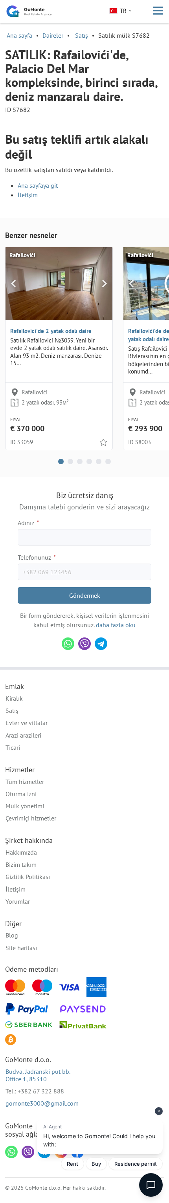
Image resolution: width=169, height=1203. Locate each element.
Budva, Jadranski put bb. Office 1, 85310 (38, 1075)
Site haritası (21, 948)
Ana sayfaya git (38, 185)
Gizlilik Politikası (28, 877)
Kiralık (14, 698)
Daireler (52, 35)
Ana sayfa (19, 35)
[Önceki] (14, 283)
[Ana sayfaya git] (29, 11)
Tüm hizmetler (25, 782)
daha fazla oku (116, 625)
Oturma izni (21, 794)
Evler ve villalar (27, 723)
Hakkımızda (21, 852)
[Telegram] (101, 643)
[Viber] (84, 643)
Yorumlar (18, 901)
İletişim (28, 195)
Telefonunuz (36, 557)
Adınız (28, 523)
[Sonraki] (104, 283)
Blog (12, 935)
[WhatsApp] (68, 643)
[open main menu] (158, 11)
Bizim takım (21, 864)
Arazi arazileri (23, 735)
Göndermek (84, 595)
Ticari (13, 747)
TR (123, 11)
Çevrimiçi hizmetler (31, 818)
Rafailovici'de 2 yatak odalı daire (51, 331)
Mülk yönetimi (25, 806)
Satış (81, 35)
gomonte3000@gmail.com (42, 1103)
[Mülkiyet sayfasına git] (59, 283)
